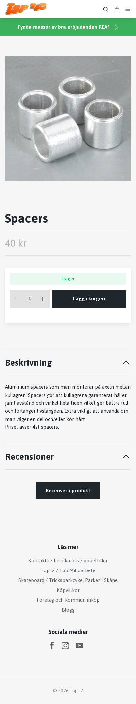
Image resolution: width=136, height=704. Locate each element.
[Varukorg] (116, 9)
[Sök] (105, 9)
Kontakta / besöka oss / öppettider (68, 560)
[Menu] (128, 9)
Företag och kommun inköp (68, 600)
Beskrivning (28, 362)
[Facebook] (52, 645)
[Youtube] (79, 645)
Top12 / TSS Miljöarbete (68, 570)
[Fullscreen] (68, 118)
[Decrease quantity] (17, 298)
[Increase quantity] (42, 298)
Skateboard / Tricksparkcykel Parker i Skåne (68, 580)
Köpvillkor (68, 590)
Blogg (68, 610)
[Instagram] (65, 645)
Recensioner (29, 456)
